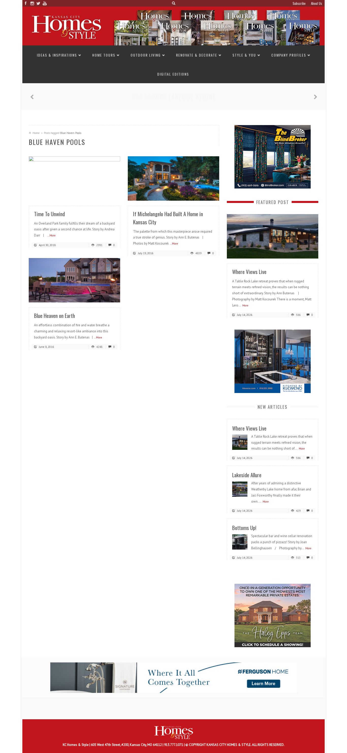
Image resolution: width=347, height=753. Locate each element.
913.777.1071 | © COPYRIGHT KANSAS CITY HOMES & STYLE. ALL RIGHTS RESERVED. (224, 745)
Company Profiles (288, 55)
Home (36, 133)
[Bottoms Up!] (239, 541)
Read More (106, 195)
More (245, 305)
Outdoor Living (146, 55)
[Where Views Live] (272, 236)
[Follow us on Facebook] (25, 3)
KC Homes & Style (76, 745)
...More (52, 235)
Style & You (244, 55)
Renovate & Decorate (196, 55)
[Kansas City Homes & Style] (173, 26)
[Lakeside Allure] (239, 489)
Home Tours (103, 55)
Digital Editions (173, 74)
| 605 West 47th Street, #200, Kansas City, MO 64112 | (126, 745)
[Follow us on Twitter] (38, 3)
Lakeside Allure (246, 475)
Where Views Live (249, 272)
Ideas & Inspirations (57, 55)
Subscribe (299, 3)
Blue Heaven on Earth (54, 315)
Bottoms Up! (192, 97)
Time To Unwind (49, 214)
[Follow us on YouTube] (44, 3)
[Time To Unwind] (74, 178)
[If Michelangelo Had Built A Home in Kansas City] (173, 178)
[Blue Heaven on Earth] (74, 280)
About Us (316, 3)
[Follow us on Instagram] (32, 3)
